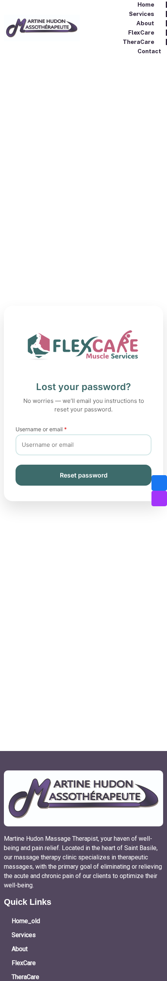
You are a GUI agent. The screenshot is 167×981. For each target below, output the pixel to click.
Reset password (84, 475)
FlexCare (141, 32)
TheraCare (138, 41)
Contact (149, 51)
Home (145, 4)
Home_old (26, 921)
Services (141, 13)
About (145, 23)
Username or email (41, 429)
